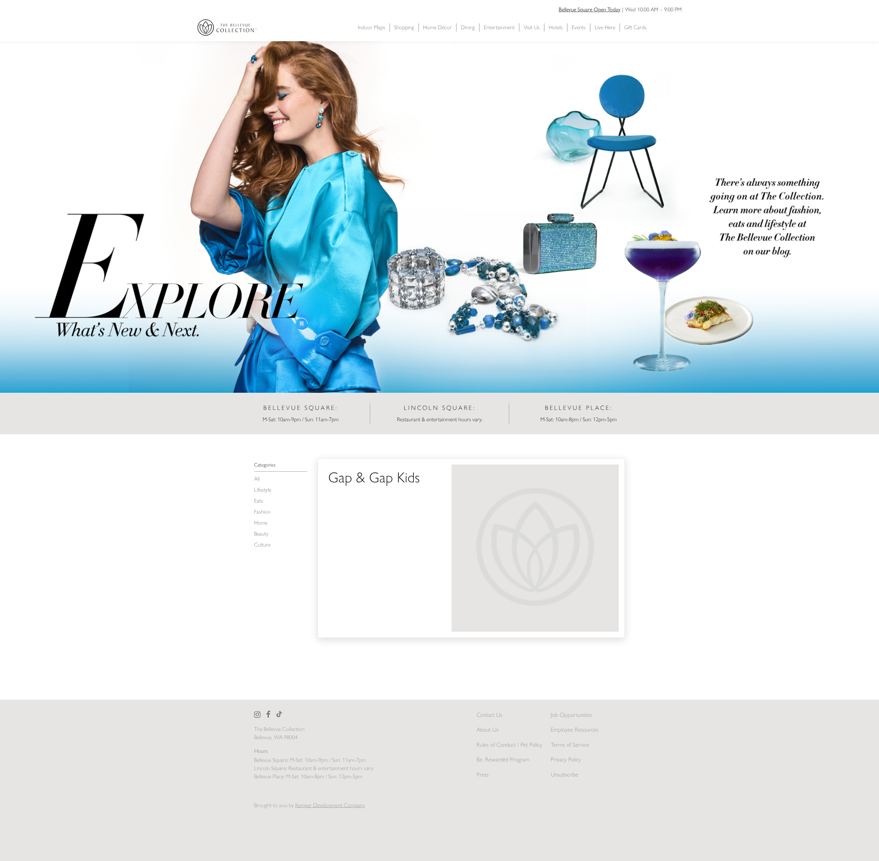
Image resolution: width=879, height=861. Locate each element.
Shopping (404, 27)
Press (483, 774)
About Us (488, 729)
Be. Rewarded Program (503, 759)
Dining (468, 27)
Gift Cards (635, 27)
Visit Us (532, 27)
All (257, 478)
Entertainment (499, 27)
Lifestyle (262, 489)
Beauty (261, 533)
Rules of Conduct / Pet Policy (509, 744)
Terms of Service (570, 744)
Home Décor (437, 27)
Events (579, 27)
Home (260, 522)
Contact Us (489, 714)
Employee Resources (574, 729)
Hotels (556, 27)
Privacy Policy (566, 759)
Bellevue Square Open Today (589, 9)
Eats (258, 500)
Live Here (605, 27)
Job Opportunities (571, 714)
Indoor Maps (371, 27)
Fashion (262, 511)
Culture (262, 544)
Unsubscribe (564, 774)
